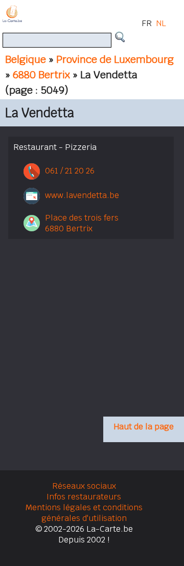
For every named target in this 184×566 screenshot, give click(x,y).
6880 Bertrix (41, 74)
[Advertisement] (91, 336)
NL (161, 23)
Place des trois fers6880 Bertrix (82, 223)
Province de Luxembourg (115, 59)
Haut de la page (143, 426)
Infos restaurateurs (84, 496)
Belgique (25, 59)
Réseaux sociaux (84, 486)
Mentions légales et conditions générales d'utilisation (84, 513)
